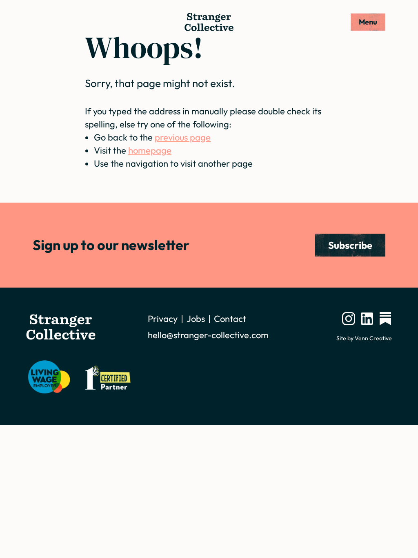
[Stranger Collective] (209, 22)
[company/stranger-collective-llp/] (367, 318)
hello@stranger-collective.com (208, 335)
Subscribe (350, 245)
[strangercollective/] (348, 318)
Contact (230, 318)
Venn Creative (373, 338)
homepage (149, 150)
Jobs (196, 318)
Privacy (163, 318)
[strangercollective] (385, 318)
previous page (183, 137)
